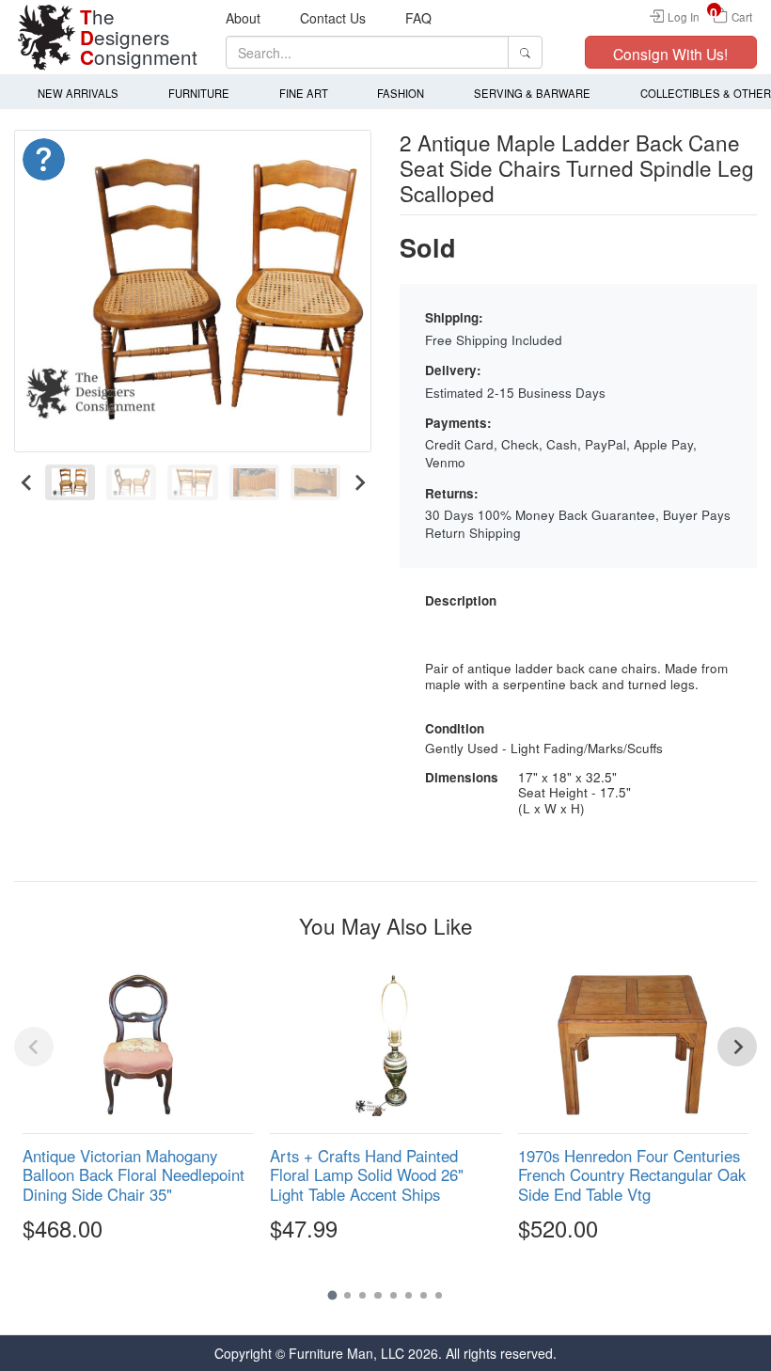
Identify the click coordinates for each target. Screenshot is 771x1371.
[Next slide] (358, 482)
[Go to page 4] (377, 1295)
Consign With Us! (670, 53)
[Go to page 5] (393, 1295)
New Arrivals (78, 93)
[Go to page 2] (347, 1295)
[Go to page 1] (332, 1295)
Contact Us (333, 17)
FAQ (418, 17)
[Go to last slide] (26, 482)
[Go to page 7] (423, 1295)
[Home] (47, 38)
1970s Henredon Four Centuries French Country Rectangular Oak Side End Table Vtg (632, 1174)
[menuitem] (70, 482)
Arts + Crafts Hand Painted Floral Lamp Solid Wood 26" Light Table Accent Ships (367, 1174)
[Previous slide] (34, 1046)
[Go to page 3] (362, 1295)
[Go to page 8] (438, 1295)
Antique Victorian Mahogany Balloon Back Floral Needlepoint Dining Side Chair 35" (133, 1174)
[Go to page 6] (408, 1295)
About (243, 17)
